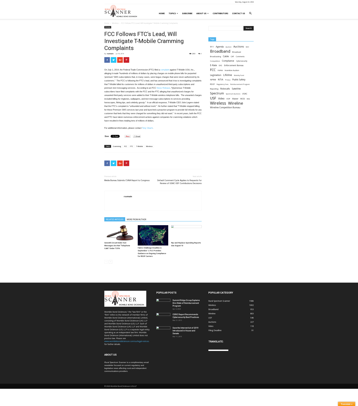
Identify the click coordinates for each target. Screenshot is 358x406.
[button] (250, 13)
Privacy (227, 80)
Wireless (115, 23)
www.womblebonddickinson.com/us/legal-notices (126, 341)
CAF (232, 56)
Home (162, 13)
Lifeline (227, 74)
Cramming (117, 146)
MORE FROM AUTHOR (136, 219)
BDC (247, 47)
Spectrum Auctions (233, 94)
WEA (248, 99)
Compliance (228, 60)
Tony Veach (147, 128)
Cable (226, 56)
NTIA (220, 79)
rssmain (110, 54)
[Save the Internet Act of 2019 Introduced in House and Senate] (163, 331)
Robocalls (225, 88)
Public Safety (238, 79)
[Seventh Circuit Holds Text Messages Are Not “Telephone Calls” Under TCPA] (119, 232)
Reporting (214, 89)
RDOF (212, 84)
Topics (172, 13)
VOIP (228, 99)
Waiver (235, 98)
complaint (164, 69)
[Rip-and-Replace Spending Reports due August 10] (186, 232)
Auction (228, 47)
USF (213, 98)
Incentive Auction (232, 70)
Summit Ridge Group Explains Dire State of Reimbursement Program (186, 303)
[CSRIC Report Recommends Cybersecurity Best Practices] (163, 318)
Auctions (238, 46)
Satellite (236, 88)
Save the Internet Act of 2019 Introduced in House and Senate (185, 331)
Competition (215, 61)
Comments (240, 56)
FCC (125, 146)
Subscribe (187, 13)
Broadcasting (215, 56)
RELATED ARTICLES (114, 219)
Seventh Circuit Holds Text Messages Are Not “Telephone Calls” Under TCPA (117, 245)
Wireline (235, 103)
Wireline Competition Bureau (225, 107)
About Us (201, 13)
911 (212, 46)
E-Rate (213, 65)
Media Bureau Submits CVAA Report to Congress (127, 180)
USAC (244, 93)
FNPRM (220, 70)
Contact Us (238, 13)
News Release (163, 88)
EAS (220, 65)
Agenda (220, 46)
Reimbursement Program (240, 84)
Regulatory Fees (222, 84)
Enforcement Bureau (233, 65)
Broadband (220, 51)
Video (221, 98)
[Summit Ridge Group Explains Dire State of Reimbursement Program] (163, 303)
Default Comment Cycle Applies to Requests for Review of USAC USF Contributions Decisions (179, 182)
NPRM (213, 79)
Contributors (220, 13)
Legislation (215, 75)
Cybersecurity (241, 61)
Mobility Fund (239, 75)
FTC (131, 146)
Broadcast (236, 52)
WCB (242, 98)
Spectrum (217, 93)
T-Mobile (139, 146)
